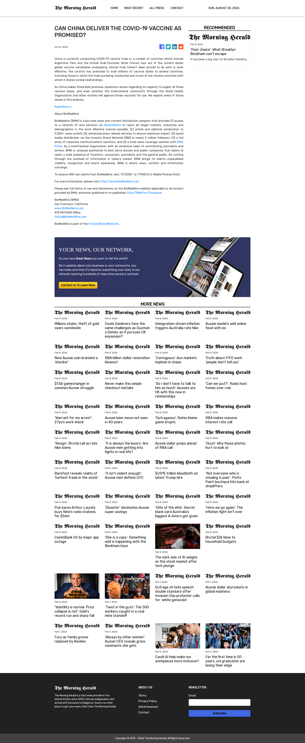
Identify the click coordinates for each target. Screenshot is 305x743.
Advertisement (148, 706)
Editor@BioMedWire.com (71, 216)
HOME (114, 8)
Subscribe (219, 713)
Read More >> (63, 106)
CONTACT (177, 8)
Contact (143, 712)
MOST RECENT (133, 8)
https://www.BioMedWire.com (119, 181)
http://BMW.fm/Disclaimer (144, 192)
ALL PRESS (157, 8)
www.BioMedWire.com (69, 208)
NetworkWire (112, 125)
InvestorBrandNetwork (104, 223)
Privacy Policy (147, 701)
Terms (142, 695)
